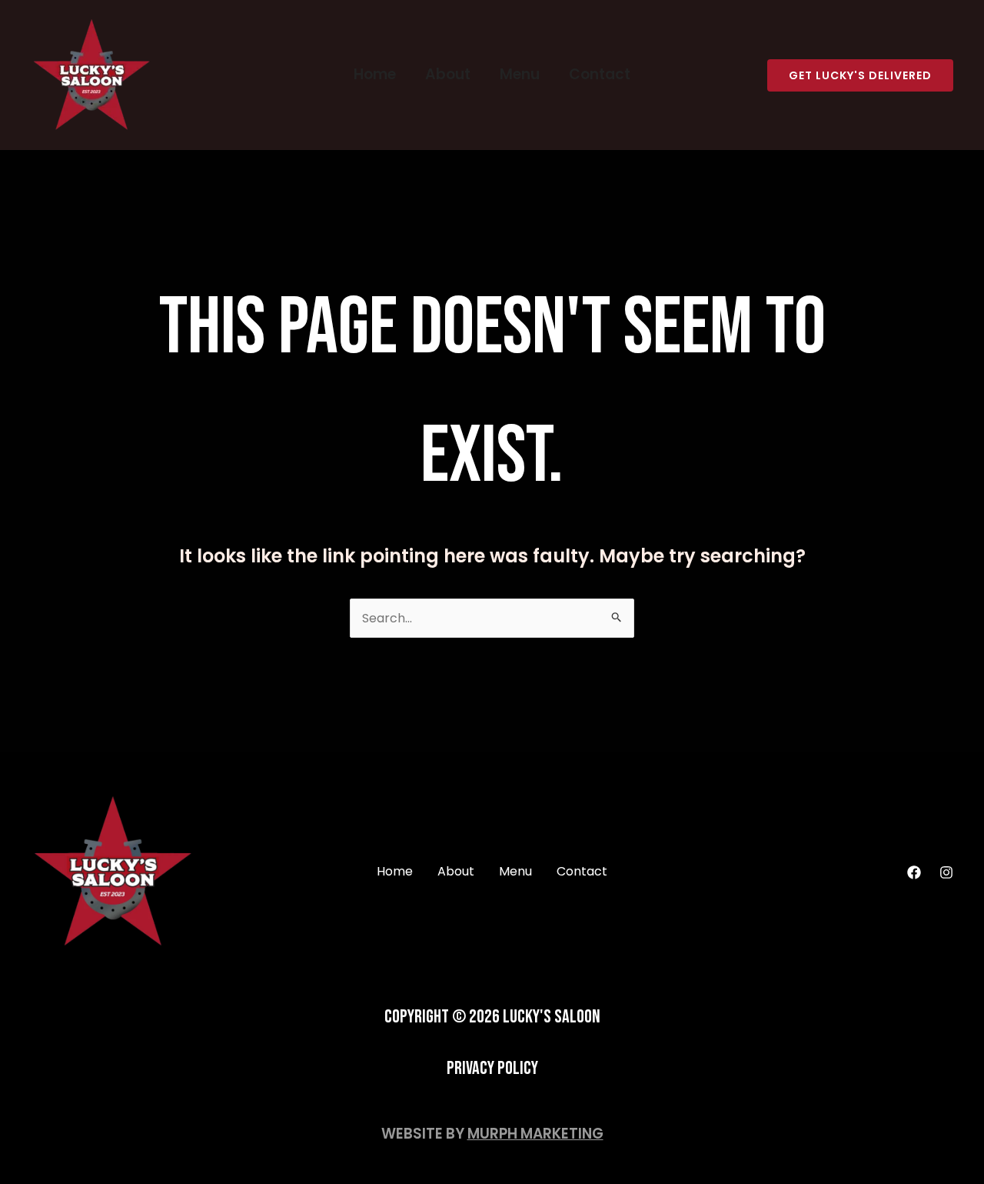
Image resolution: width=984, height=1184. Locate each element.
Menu (520, 74)
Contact (599, 74)
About (447, 74)
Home (375, 74)
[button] (860, 75)
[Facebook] (914, 872)
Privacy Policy (492, 1068)
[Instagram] (946, 872)
